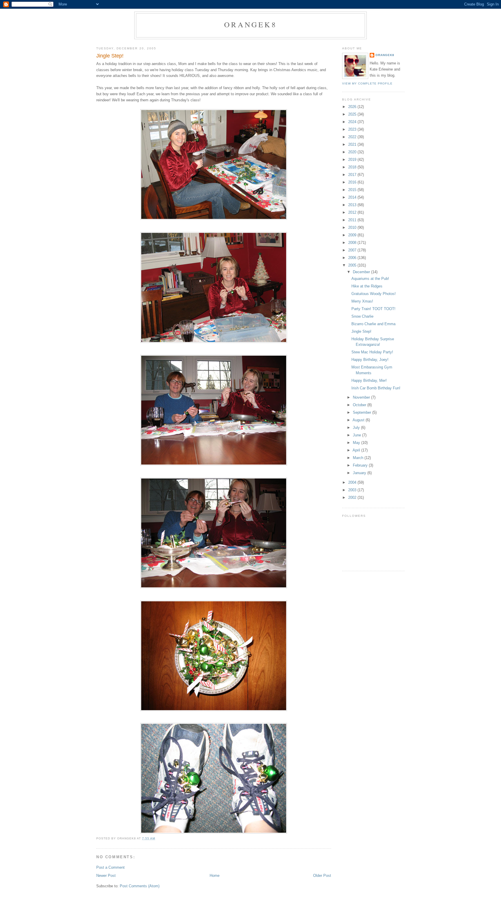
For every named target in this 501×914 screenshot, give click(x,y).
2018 (352, 167)
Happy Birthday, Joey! (370, 359)
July (357, 427)
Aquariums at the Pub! (370, 278)
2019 (352, 159)
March (358, 458)
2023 (352, 129)
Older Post (322, 875)
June (357, 435)
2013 (352, 205)
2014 (352, 197)
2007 (352, 250)
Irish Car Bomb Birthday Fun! (375, 388)
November (362, 397)
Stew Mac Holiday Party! (372, 352)
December (362, 272)
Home (214, 875)
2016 (352, 182)
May (357, 442)
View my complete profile (367, 83)
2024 (352, 122)
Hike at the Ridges (366, 286)
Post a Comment (110, 867)
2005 (352, 265)
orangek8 (250, 24)
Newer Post (106, 875)
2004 (352, 482)
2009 (352, 235)
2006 (352, 258)
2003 (352, 490)
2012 (352, 212)
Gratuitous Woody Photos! (373, 294)
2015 (352, 190)
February (361, 465)
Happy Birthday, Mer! (369, 380)
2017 (352, 174)
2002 (352, 497)
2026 (352, 107)
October (360, 405)
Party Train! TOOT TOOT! (373, 309)
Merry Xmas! (362, 301)
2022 (352, 137)
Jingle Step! (361, 331)
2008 (352, 242)
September (362, 412)
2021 (352, 144)
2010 (352, 227)
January (360, 473)
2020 (352, 152)
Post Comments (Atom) (139, 886)
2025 (352, 114)
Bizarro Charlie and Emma (373, 324)
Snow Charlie (362, 316)
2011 (352, 220)
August (359, 420)
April (357, 450)
